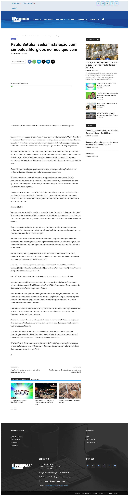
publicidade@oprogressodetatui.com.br (59, 477)
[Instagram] (103, 3)
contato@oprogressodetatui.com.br (56, 485)
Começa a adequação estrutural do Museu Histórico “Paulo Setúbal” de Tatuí (102, 65)
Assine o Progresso (17, 436)
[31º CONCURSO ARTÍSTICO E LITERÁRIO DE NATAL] (22, 391)
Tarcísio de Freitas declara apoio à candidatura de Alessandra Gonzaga (107, 95)
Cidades (13, 397)
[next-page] (15, 408)
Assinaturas (85, 493)
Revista (88, 436)
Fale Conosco (15, 439)
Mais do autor (35, 379)
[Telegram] (39, 62)
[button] (103, 19)
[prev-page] (12, 408)
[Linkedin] (107, 3)
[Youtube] (116, 3)
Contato (77, 493)
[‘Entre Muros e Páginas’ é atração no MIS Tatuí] (70, 391)
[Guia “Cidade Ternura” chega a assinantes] (91, 106)
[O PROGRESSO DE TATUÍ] (20, 19)
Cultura (18, 36)
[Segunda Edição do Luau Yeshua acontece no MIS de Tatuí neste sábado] (46, 391)
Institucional (15, 443)
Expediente (14, 446)
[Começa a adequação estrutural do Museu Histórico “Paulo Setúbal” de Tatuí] (102, 52)
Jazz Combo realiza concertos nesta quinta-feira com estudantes (25, 371)
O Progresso (16, 53)
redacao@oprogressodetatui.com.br (57, 473)
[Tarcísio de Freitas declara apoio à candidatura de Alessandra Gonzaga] (91, 95)
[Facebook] (98, 3)
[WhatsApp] (34, 62)
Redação (88, 70)
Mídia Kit (110, 493)
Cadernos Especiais (92, 443)
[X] (112, 3)
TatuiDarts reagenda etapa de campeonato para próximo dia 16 (65, 371)
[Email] (53, 62)
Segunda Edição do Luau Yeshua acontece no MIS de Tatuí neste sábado (44, 402)
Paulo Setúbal (90, 439)
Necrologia (90, 154)
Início (12, 36)
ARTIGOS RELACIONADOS (20, 379)
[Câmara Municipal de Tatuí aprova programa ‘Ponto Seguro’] (91, 115)
